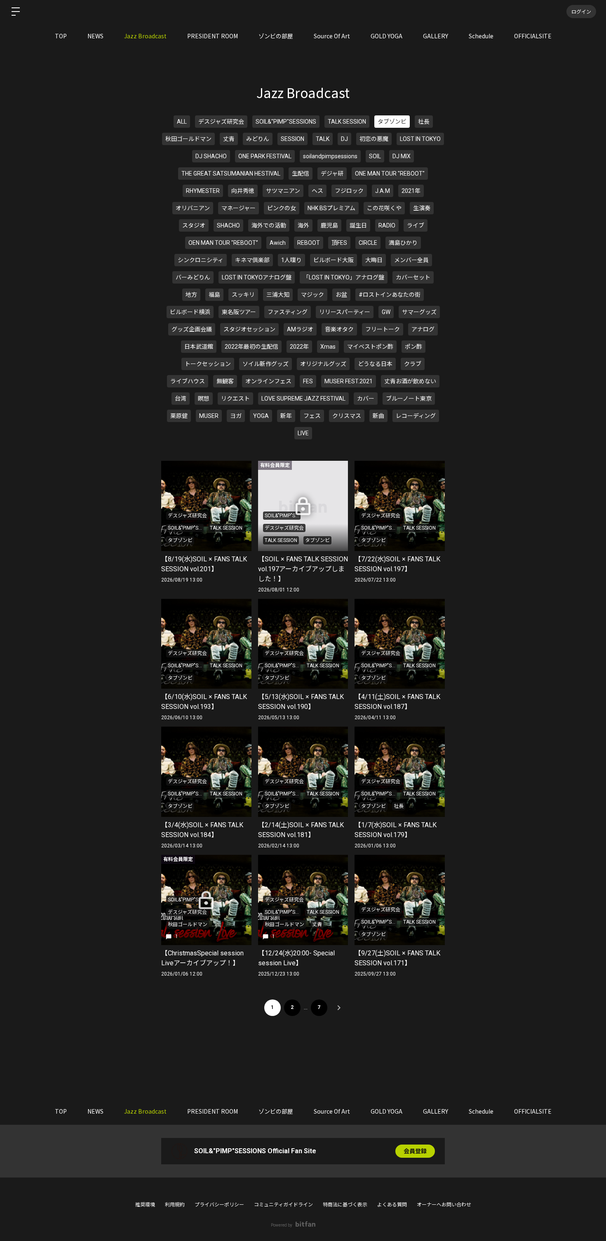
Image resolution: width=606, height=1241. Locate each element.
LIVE (303, 433)
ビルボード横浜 (190, 312)
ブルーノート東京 (409, 398)
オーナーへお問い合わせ (444, 1204)
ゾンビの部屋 (275, 36)
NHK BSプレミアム (331, 208)
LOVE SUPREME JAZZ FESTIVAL (303, 398)
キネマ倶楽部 (252, 260)
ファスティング (288, 312)
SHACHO (228, 225)
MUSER (208, 416)
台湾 (180, 398)
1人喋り (291, 260)
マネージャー (238, 208)
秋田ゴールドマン (188, 139)
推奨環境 (145, 1205)
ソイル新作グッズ (265, 364)
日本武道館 (198, 346)
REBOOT (308, 242)
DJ (344, 139)
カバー (365, 398)
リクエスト (235, 398)
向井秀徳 (242, 191)
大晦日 (374, 260)
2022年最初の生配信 (251, 346)
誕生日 (358, 225)
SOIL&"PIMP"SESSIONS (286, 121)
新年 (286, 416)
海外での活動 (268, 225)
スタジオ (193, 225)
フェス (312, 416)
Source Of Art (332, 36)
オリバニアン (193, 208)
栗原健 (179, 416)
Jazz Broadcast (145, 36)
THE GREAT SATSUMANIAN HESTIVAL (230, 173)
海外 (303, 225)
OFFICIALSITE (533, 36)
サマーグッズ (419, 312)
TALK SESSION (347, 121)
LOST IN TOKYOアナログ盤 (256, 277)
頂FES (339, 242)
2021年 (411, 191)
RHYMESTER (203, 191)
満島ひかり (403, 242)
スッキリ (243, 294)
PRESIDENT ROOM (212, 36)
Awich (278, 242)
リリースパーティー (344, 312)
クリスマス (346, 416)
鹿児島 (329, 225)
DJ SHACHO (211, 156)
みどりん (257, 139)
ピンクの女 (281, 208)
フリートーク (382, 329)
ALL (182, 121)
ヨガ (236, 416)
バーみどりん (193, 277)
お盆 (341, 294)
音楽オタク (339, 329)
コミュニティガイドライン (283, 1205)
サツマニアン (283, 191)
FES (308, 381)
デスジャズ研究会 (221, 121)
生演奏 (421, 208)
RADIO (386, 225)
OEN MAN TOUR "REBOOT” (223, 242)
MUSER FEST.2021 (348, 381)
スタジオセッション (249, 329)
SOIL (375, 156)
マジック (312, 294)
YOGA (261, 416)
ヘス (317, 191)
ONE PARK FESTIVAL (264, 156)
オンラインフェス (268, 381)
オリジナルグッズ (323, 364)
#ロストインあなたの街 (389, 294)
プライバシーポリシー (219, 1205)
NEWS (95, 36)
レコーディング (416, 416)
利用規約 (175, 1205)
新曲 (378, 416)
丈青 (229, 139)
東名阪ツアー (239, 312)
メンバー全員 (411, 260)
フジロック (349, 191)
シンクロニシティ (200, 260)
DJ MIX (401, 156)
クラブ (412, 364)
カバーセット (413, 277)
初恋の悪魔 (373, 139)
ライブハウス (187, 381)
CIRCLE (368, 242)
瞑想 (203, 398)
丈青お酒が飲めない (410, 381)
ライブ (415, 225)
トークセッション (208, 364)
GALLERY (435, 36)
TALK (322, 139)
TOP (61, 36)
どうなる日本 (375, 364)
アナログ (423, 329)
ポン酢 (413, 346)
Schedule (481, 36)
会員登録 (415, 1151)
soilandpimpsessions (330, 156)
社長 (424, 121)
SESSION (292, 139)
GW (386, 312)
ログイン (581, 11)
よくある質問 (392, 1205)
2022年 (299, 346)
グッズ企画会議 (191, 329)
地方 (191, 294)
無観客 (225, 381)
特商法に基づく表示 (345, 1205)
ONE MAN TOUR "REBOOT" (390, 173)
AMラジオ (300, 329)
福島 (214, 294)
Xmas (328, 346)
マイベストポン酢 (370, 346)
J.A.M (382, 191)
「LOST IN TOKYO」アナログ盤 (343, 277)
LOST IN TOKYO (420, 139)
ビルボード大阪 (333, 260)
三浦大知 (277, 294)
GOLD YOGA (386, 36)
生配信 (300, 173)
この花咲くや (384, 208)
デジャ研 (332, 173)
